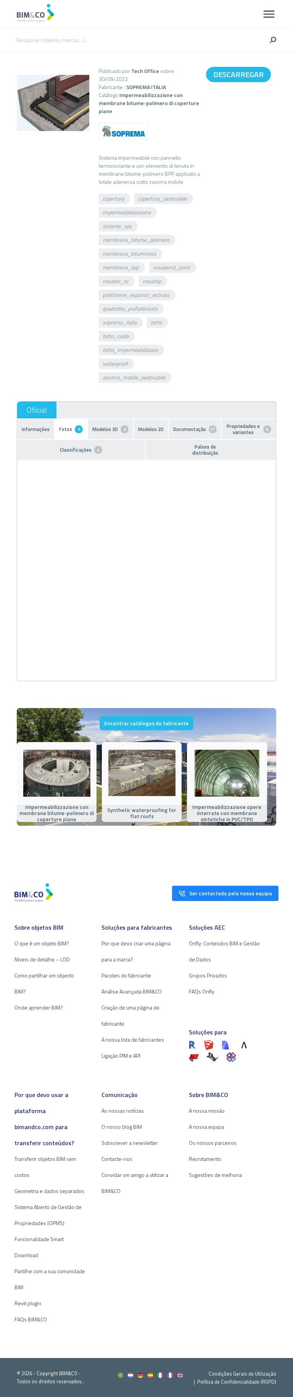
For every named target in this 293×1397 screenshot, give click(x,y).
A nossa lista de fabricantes (132, 1040)
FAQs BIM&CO (30, 1319)
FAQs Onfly (201, 991)
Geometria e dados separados (49, 1191)
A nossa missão (207, 1111)
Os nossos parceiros (213, 1143)
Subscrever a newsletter (129, 1143)
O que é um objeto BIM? (41, 943)
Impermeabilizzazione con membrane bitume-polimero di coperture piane (149, 103)
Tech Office (145, 71)
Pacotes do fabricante (126, 975)
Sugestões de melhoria (215, 1175)
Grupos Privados (208, 975)
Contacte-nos (116, 1159)
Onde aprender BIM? (38, 1007)
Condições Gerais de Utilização (242, 1374)
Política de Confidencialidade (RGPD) (236, 1382)
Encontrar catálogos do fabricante (146, 723)
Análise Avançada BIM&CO (131, 991)
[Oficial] (36, 410)
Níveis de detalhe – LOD (42, 959)
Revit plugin (27, 1303)
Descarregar (238, 74)
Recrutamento (205, 1159)
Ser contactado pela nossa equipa (230, 893)
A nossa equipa (206, 1127)
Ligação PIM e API (120, 1056)
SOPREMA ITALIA (146, 87)
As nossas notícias (122, 1111)
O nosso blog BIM (121, 1127)
